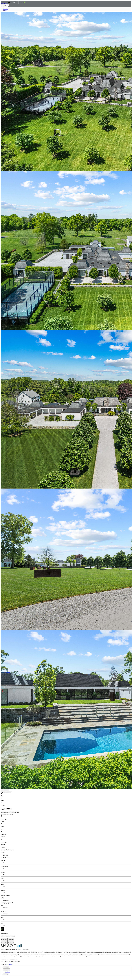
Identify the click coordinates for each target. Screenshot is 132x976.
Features (5, 10)
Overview (5, 9)
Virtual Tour (8, 792)
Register (6, 6)
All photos (3, 792)
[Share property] (7, 790)
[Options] (2, 790)
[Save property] (4, 790)
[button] (66, 91)
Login (2, 6)
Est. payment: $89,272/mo (6, 814)
